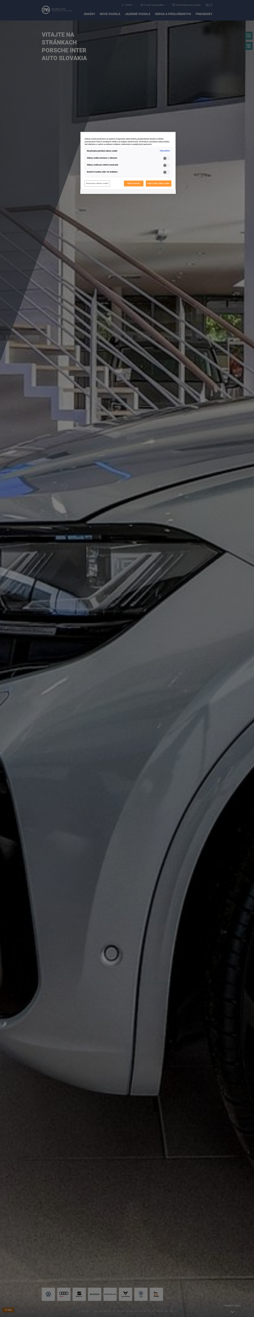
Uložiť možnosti (133, 183)
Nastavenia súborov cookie (97, 183)
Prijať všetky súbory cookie (158, 183)
